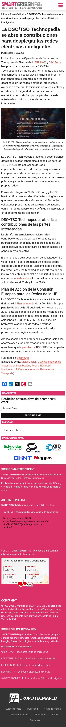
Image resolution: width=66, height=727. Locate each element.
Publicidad (32, 708)
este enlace (24, 278)
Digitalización (29, 361)
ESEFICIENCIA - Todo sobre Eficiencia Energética (25, 665)
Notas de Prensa (52, 708)
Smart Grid (15, 14)
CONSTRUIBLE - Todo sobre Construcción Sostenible (28, 658)
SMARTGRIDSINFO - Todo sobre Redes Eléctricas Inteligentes (31, 678)
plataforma (29, 347)
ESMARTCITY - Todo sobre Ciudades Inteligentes (25, 671)
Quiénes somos (13, 708)
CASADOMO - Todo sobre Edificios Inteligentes (24, 652)
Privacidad (40, 714)
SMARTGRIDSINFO (22, 5)
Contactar (35, 720)
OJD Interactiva (46, 505)
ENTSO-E (40, 62)
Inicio (4, 14)
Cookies (56, 714)
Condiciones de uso (19, 714)
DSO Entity (55, 62)
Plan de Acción (25, 303)
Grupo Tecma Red (42, 634)
